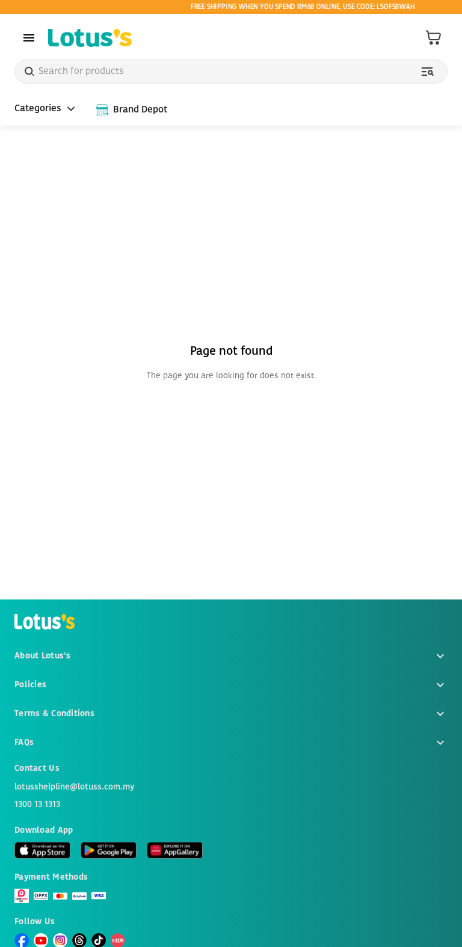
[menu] (28, 37)
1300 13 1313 (37, 804)
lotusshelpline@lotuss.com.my (74, 787)
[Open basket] (434, 38)
